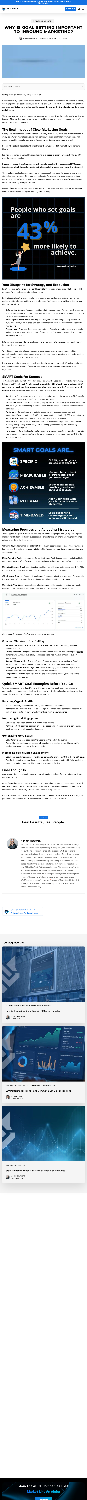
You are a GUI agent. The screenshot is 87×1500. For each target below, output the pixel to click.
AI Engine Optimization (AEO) (18, 1006)
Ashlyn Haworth (30, 38)
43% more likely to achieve (68, 146)
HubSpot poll (33, 384)
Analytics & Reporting (43, 21)
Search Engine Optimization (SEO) (41, 1085)
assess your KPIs (72, 567)
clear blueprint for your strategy (44, 289)
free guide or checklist (49, 743)
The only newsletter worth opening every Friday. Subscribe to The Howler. (43, 2)
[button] (83, 9)
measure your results (74, 329)
